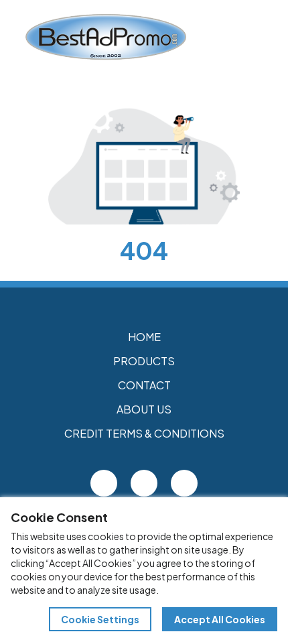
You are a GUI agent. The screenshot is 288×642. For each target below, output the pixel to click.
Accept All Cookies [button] (219, 619)
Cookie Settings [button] (100, 619)
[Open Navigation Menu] (261, 37)
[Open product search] (233, 37)
